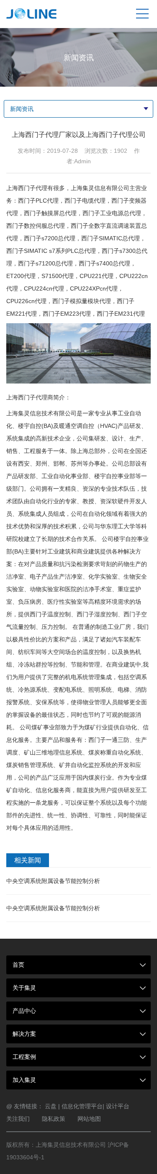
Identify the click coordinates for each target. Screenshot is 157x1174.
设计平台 (117, 1106)
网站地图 (89, 1118)
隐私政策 (53, 1118)
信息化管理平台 (82, 1106)
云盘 (51, 1106)
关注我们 (18, 1118)
